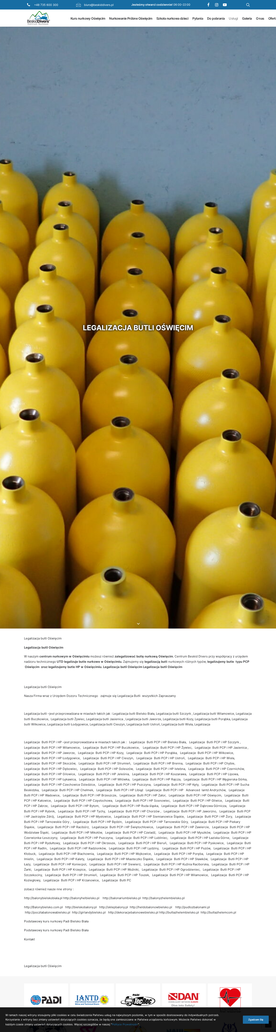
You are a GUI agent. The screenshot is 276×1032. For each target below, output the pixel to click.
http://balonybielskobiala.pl (43, 898)
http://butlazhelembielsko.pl (179, 912)
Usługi (233, 18)
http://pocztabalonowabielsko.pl (47, 912)
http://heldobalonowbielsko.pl (151, 907)
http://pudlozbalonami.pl (192, 907)
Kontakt (29, 939)
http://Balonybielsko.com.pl (43, 907)
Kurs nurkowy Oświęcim (88, 18)
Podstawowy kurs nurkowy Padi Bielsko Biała (56, 921)
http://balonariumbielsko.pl (122, 898)
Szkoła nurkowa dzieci (172, 18)
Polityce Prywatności (125, 1024)
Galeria (247, 18)
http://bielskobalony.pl (81, 907)
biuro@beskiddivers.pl (99, 4)
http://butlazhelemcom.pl (218, 912)
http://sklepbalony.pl (113, 907)
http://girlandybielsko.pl (89, 912)
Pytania (197, 18)
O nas (260, 18)
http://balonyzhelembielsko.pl (163, 898)
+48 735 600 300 (46, 4)
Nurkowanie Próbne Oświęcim (130, 18)
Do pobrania (216, 18)
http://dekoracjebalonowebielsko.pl (133, 912)
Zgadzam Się (255, 1019)
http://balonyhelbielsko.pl (81, 898)
